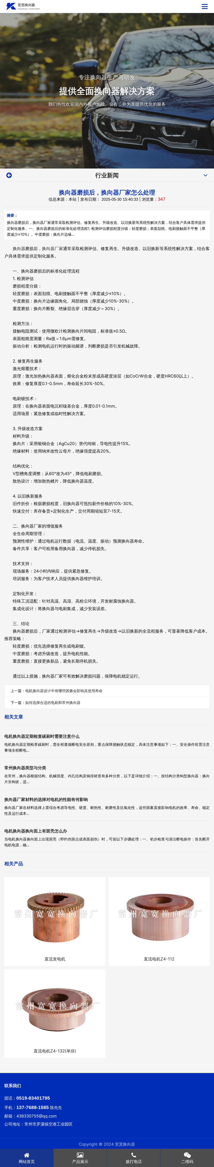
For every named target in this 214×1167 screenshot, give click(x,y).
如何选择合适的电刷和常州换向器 (52, 702)
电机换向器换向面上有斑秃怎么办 (35, 830)
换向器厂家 (52, 248)
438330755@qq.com (36, 1116)
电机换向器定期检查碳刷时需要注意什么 (42, 736)
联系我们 (12, 1085)
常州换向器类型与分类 (25, 767)
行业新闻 (107, 175)
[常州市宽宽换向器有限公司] (23, 6)
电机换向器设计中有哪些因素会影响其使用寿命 (63, 691)
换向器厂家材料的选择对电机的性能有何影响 (46, 799)
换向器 (19, 248)
